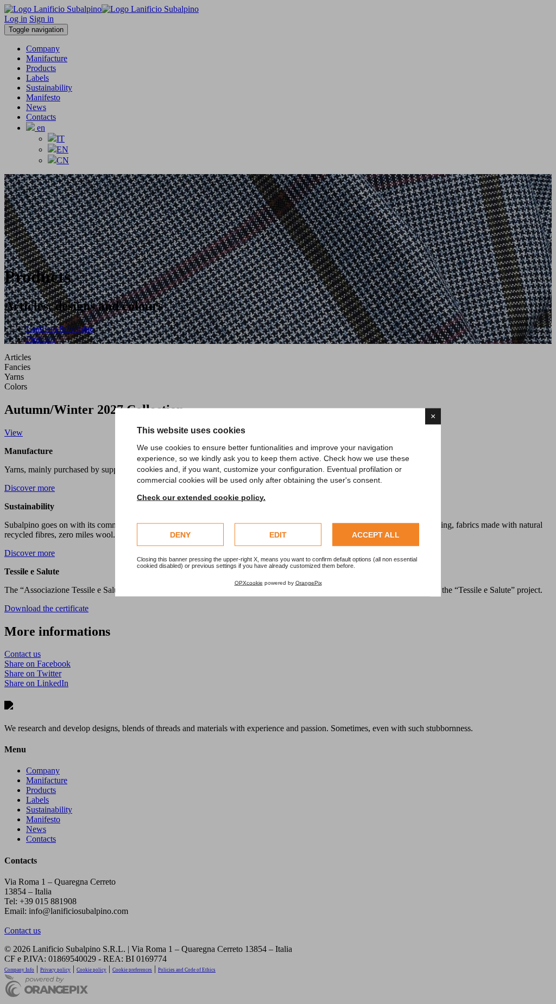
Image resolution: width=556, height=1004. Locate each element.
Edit (278, 534)
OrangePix (308, 582)
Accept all (376, 534)
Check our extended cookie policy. (201, 497)
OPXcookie (249, 582)
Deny (180, 534)
